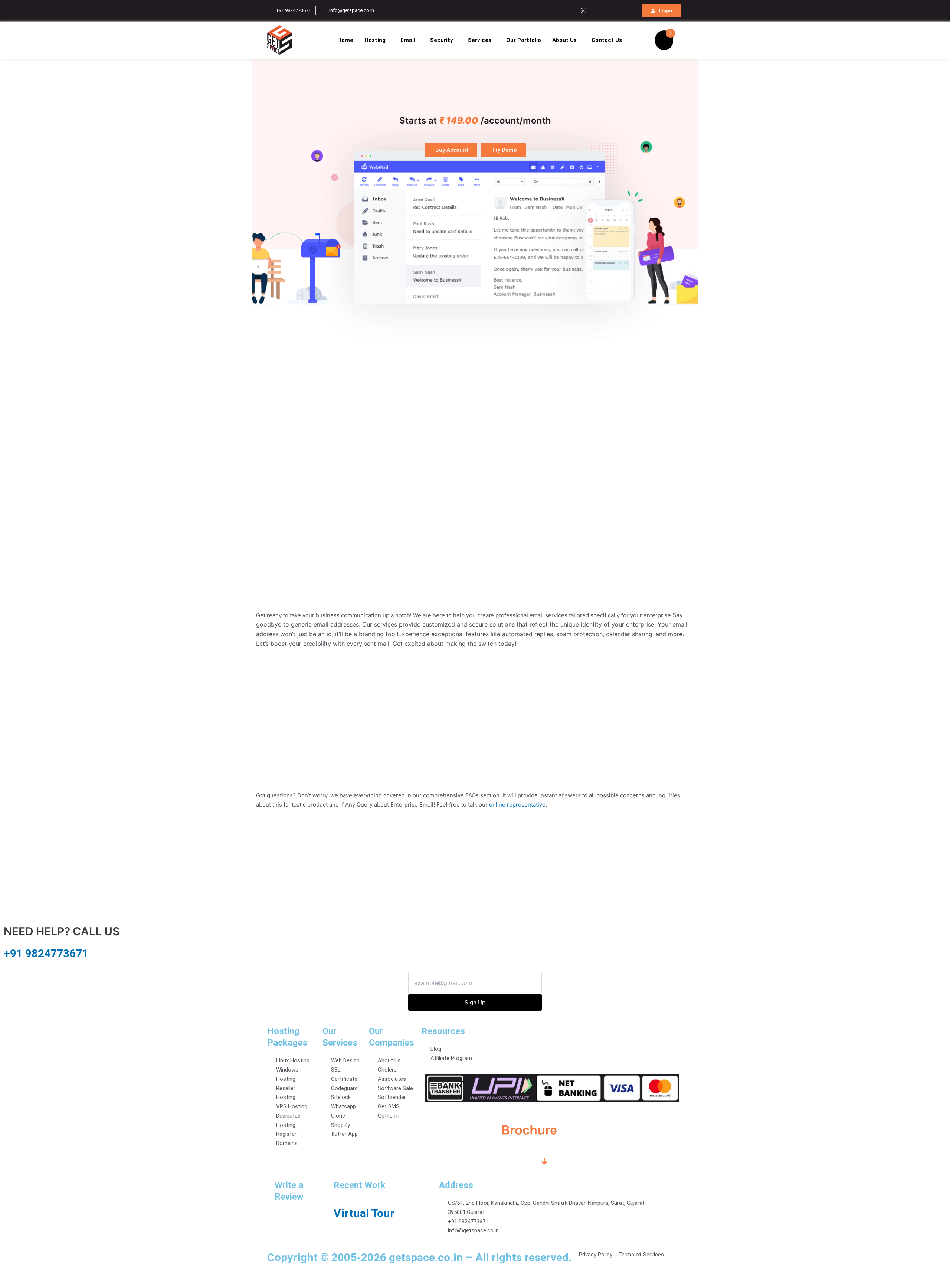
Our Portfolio (523, 40)
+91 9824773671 (46, 953)
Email (407, 40)
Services (479, 40)
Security (441, 40)
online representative (517, 804)
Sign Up (475, 1002)
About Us (564, 40)
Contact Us (607, 40)
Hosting (375, 40)
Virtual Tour (364, 1213)
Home (345, 40)
